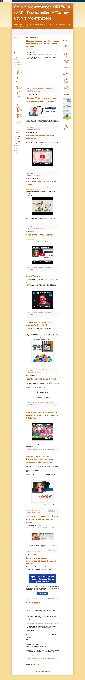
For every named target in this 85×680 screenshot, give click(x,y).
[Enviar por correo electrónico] (27, 90)
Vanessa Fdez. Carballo (66, 126)
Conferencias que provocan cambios (53, 31)
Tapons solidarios (37, 372)
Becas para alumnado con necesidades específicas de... (19, 128)
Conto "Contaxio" (34, 276)
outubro (18, 66)
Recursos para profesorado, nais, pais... (35, 31)
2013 (17, 150)
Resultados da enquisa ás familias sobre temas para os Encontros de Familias (42, 44)
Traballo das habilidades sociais (66, 65)
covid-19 (31, 175)
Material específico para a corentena (29, 29)
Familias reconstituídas (66, 86)
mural (39, 175)
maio (18, 138)
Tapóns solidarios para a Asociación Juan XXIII (38, 323)
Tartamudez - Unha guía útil (66, 43)
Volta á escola (33, 602)
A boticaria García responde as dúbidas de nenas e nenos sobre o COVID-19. (42, 415)
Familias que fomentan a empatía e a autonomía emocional (66, 81)
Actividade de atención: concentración (66, 61)
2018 (17, 145)
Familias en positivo (66, 88)
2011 (17, 153)
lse (44, 228)
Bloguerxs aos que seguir (66, 78)
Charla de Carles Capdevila (67, 91)
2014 (17, 148)
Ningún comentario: (48, 88)
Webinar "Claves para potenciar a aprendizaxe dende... (19, 77)
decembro (19, 62)
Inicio (43, 662)
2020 (17, 61)
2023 (17, 56)
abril (18, 139)
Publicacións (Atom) (36, 664)
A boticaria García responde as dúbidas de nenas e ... (19, 109)
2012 (17, 152)
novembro (19, 64)
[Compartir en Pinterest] (32, 90)
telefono (35, 405)
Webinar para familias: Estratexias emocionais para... (19, 115)
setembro (19, 67)
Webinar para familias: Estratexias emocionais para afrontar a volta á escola (40, 459)
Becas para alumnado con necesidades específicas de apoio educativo (41, 561)
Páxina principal (16, 29)
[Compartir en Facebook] (31, 90)
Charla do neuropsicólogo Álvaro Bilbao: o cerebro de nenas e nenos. (42, 519)
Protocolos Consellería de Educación (47, 29)
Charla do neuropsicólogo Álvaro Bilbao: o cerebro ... (19, 121)
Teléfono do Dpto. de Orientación (41, 378)
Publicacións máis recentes (32, 662)
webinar (38, 129)
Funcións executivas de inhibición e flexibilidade (66, 57)
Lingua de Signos (40, 228)
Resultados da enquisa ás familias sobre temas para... (19, 71)
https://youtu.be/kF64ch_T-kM (48, 218)
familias (31, 405)
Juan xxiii (32, 372)
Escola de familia (37, 91)
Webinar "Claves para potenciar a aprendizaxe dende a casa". (41, 99)
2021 (17, 59)
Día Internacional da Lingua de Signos (19, 88)
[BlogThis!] (28, 90)
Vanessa (66, 128)
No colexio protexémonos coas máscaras (19, 83)
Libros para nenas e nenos (19, 31)
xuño (18, 136)
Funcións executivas (66, 54)
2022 (17, 57)
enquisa (31, 91)
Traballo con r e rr (67, 67)
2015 (17, 147)
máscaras (35, 175)
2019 (17, 143)
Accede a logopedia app (66, 46)
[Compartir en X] (30, 90)
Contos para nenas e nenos (62, 29)
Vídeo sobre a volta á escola (39, 234)
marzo (18, 141)
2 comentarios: (47, 171)
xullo (18, 134)
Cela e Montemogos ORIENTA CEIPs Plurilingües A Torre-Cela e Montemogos (42, 12)
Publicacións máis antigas (53, 662)
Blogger (48, 671)
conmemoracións (33, 228)
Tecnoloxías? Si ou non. (18, 34)
